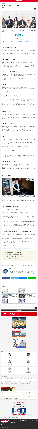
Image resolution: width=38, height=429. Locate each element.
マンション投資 (10, 378)
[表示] (20, 38)
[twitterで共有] (18, 35)
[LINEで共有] (22, 35)
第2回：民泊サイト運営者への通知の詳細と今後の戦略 (13, 256)
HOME (1, 417)
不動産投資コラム (6, 417)
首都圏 (14, 381)
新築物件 (12, 383)
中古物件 (25, 381)
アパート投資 (4, 378)
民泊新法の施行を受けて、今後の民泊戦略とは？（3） (12, 6)
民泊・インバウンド (19, 383)
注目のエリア (11, 385)
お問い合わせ (2, 424)
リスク (16, 378)
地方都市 (29, 381)
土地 (17, 381)
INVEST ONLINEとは (4, 422)
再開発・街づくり (4, 385)
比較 (21, 381)
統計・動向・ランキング (5, 383)
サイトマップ (11, 423)
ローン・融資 (4, 381)
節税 (19, 378)
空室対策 (31, 383)
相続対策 (9, 381)
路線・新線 (17, 385)
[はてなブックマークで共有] (20, 35)
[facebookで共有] (16, 35)
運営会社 (2, 423)
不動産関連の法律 (29, 378)
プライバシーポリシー (13, 422)
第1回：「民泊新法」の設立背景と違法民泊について (13, 254)
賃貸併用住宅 (26, 383)
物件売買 (23, 378)
